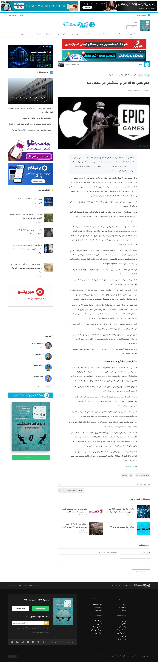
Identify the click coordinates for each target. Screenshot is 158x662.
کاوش (124, 610)
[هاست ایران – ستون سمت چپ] (30, 56)
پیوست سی (98, 607)
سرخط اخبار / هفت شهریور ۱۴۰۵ (122, 527)
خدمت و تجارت (121, 630)
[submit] (46, 623)
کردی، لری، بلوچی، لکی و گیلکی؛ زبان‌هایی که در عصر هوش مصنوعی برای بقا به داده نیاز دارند (26, 268)
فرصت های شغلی (96, 630)
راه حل (124, 636)
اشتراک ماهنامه (132, 27)
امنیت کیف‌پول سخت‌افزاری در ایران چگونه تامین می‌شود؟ (30, 124)
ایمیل (148, 561)
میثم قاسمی (38, 376)
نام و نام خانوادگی (145, 553)
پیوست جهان (122, 639)
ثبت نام (11, 15)
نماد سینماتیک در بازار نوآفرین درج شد (37, 118)
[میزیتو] (30, 295)
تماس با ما (99, 624)
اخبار (141, 64)
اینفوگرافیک (98, 610)
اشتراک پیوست (31, 457)
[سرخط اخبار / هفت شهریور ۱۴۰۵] (143, 534)
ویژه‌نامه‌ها (98, 621)
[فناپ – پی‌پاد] (30, 174)
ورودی (124, 621)
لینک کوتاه (65, 490)
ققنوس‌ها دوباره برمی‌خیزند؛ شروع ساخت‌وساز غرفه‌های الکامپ (74, 510)
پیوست (147, 75)
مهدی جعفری (72, 64)
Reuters (129, 466)
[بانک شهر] (104, 44)
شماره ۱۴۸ (134, 22)
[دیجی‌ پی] (118, 6)
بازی (131, 475)
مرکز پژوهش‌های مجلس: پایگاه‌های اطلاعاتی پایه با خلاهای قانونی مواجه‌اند (120, 510)
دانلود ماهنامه (40, 608)
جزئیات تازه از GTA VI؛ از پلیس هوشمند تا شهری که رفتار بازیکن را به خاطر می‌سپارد (73, 527)
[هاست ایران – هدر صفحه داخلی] (104, 55)
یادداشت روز (122, 607)
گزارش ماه (123, 624)
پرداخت (124, 475)
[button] (9, 34)
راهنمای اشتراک (142, 15)
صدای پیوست (97, 604)
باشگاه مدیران (122, 627)
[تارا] (30, 149)
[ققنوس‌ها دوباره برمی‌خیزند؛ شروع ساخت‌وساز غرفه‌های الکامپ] (96, 518)
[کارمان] (30, 320)
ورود (21, 15)
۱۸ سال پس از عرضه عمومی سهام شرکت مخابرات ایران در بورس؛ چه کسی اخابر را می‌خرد (27, 249)
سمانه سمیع (38, 365)
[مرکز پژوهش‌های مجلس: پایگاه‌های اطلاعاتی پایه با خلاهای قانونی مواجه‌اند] (143, 518)
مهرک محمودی (37, 343)
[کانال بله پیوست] (39, 6)
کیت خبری (98, 633)
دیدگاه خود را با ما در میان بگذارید (107, 553)
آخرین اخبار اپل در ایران (142, 475)
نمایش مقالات (20, 608)
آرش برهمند (39, 354)
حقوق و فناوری (121, 633)
